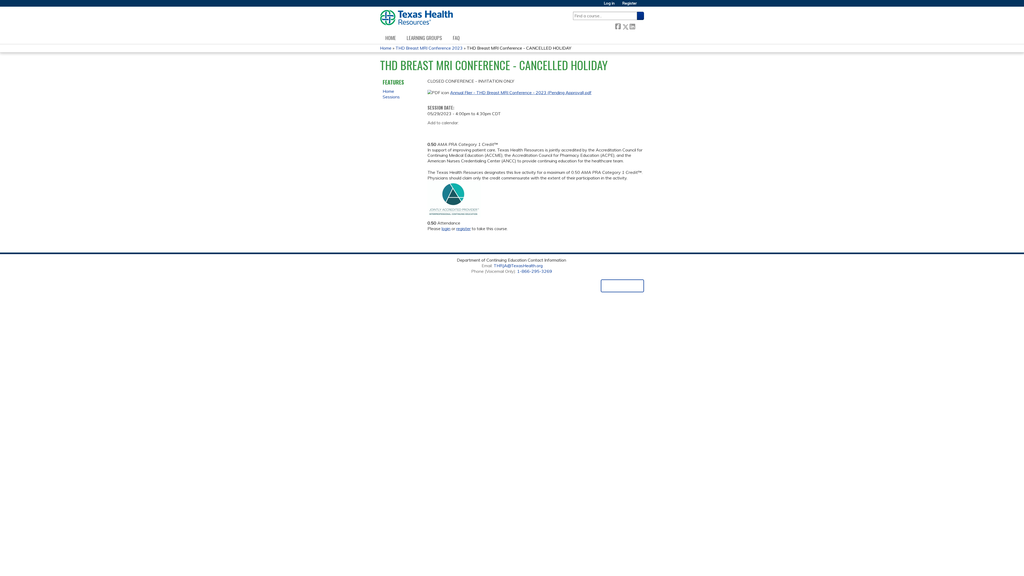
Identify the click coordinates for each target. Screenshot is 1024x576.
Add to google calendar (432, 131)
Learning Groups (424, 38)
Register (629, 3)
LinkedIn (632, 26)
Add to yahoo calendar (444, 131)
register (463, 228)
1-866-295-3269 (534, 271)
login (446, 228)
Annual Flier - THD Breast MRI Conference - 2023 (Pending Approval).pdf (520, 92)
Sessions (391, 96)
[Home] (416, 18)
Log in (609, 3)
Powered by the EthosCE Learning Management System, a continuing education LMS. (622, 285)
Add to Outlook (469, 131)
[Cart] (642, 5)
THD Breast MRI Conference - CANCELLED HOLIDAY (519, 48)
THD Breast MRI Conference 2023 (429, 48)
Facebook (618, 26)
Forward (639, 26)
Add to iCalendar (456, 131)
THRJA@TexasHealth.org (518, 265)
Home (390, 38)
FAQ (456, 38)
